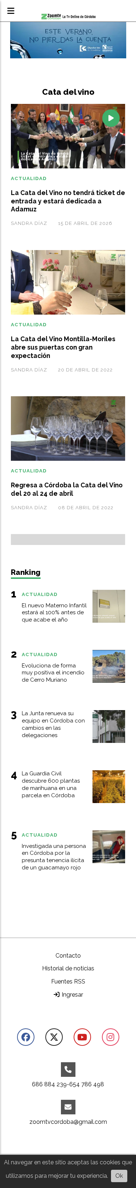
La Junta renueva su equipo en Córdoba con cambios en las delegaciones (53, 724)
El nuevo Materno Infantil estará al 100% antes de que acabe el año (54, 612)
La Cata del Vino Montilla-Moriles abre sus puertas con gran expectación (63, 347)
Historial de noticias (68, 968)
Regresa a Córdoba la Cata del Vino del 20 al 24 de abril (67, 489)
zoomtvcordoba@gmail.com (68, 1121)
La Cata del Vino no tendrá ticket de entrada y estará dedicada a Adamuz (68, 201)
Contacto (68, 955)
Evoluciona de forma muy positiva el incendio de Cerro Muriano (53, 672)
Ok (119, 1175)
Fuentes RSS (68, 981)
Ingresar (71, 994)
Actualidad (29, 178)
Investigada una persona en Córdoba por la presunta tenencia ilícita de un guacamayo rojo (54, 857)
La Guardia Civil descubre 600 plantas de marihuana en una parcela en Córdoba (51, 784)
